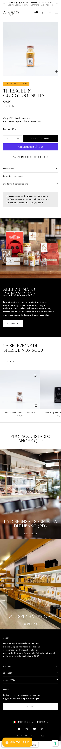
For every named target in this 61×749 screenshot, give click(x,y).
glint (42, 735)
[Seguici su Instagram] (26, 729)
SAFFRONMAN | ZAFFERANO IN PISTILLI (20, 413)
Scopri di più (30, 534)
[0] (35, 13)
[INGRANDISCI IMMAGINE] (56, 71)
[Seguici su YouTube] (34, 729)
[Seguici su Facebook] (19, 729)
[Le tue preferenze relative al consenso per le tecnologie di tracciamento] (55, 743)
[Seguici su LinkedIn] (42, 729)
